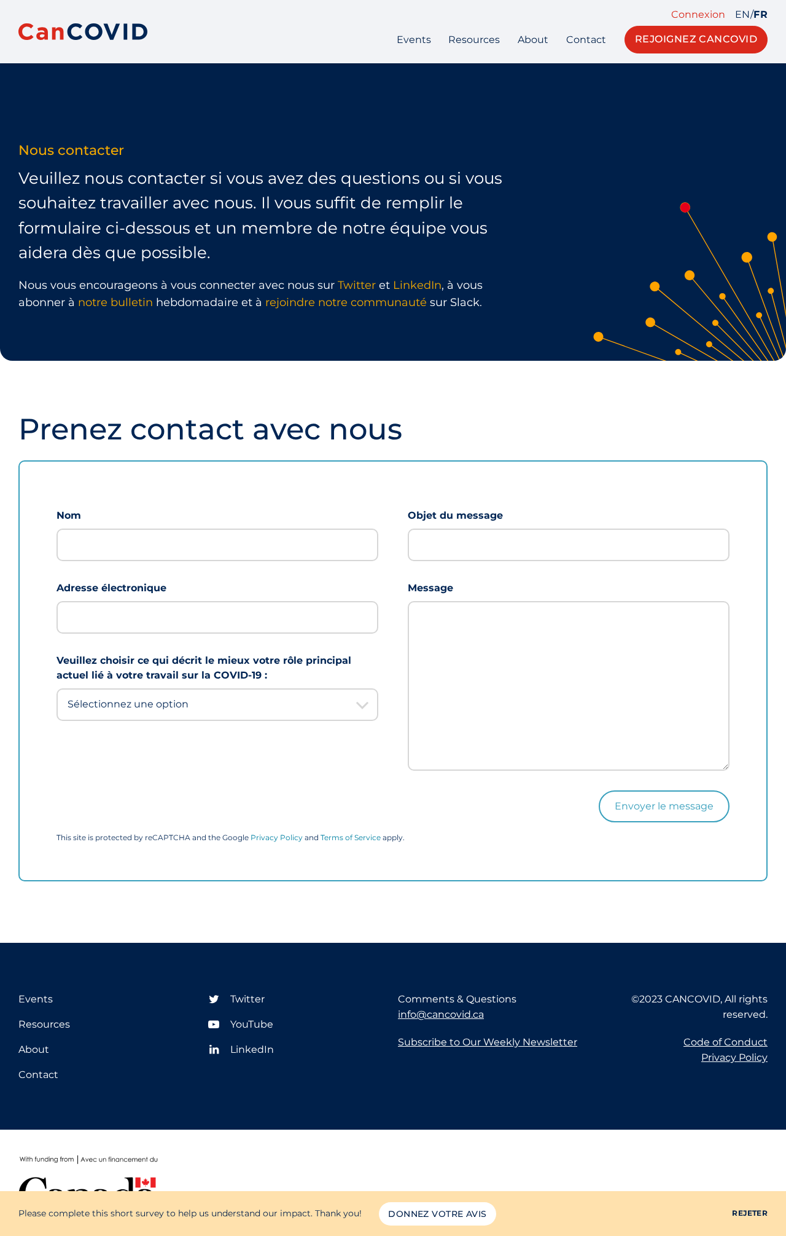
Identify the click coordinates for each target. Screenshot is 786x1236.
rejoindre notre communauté (346, 302)
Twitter (358, 285)
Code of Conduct (725, 1042)
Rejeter (750, 1213)
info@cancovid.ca (441, 1014)
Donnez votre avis (437, 1213)
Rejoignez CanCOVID (696, 39)
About (533, 39)
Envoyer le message (664, 806)
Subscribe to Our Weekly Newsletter (487, 1042)
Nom (68, 515)
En (742, 15)
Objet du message (455, 515)
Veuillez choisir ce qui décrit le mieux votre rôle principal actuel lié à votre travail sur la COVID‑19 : (203, 668)
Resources (474, 39)
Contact (586, 39)
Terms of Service (351, 837)
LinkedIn (417, 285)
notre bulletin (115, 302)
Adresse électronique (111, 588)
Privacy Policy (277, 837)
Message (430, 588)
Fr (760, 15)
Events (414, 39)
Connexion (698, 15)
